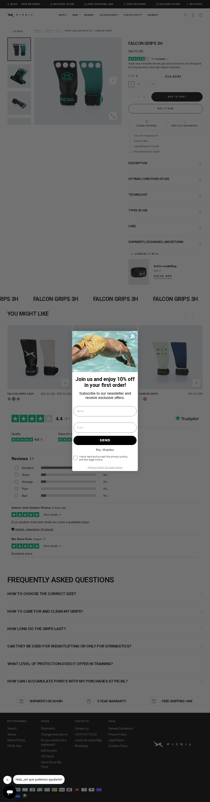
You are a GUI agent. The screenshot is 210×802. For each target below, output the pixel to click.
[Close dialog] (132, 336)
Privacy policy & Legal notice (105, 467)
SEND (105, 440)
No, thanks (105, 450)
